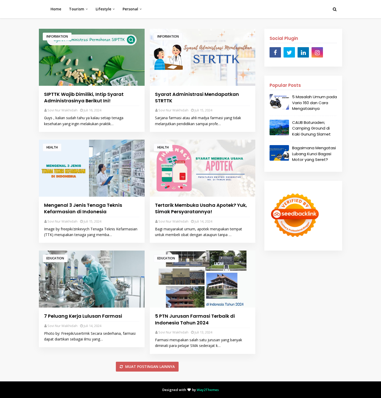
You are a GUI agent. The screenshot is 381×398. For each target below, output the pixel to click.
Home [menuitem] (56, 8)
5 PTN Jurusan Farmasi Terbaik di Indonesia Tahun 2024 (195, 319)
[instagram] (317, 52)
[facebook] (275, 52)
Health (52, 147)
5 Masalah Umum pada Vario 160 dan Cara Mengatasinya (314, 102)
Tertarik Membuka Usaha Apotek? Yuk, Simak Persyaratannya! (201, 208)
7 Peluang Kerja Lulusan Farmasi (83, 316)
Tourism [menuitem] (76, 8)
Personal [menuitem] (130, 8)
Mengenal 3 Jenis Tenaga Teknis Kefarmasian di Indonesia (83, 208)
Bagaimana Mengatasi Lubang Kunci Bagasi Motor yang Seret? (314, 153)
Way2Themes (208, 389)
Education (55, 258)
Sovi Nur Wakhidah (62, 110)
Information (57, 36)
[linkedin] (303, 52)
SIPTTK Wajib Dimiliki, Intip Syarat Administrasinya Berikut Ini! (84, 97)
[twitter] (289, 52)
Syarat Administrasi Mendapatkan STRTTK (197, 97)
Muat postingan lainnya (149, 366)
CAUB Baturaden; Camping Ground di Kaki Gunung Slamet (311, 128)
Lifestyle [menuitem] (103, 8)
